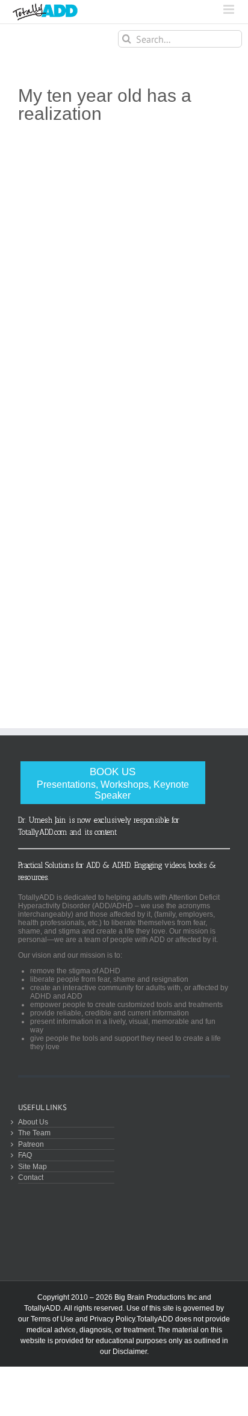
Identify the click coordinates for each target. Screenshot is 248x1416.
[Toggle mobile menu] (229, 9)
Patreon (31, 1144)
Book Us (113, 783)
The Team (34, 1133)
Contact (30, 1177)
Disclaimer (130, 1351)
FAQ (25, 1155)
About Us (33, 1122)
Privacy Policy (112, 1319)
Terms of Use (52, 1319)
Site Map (32, 1166)
